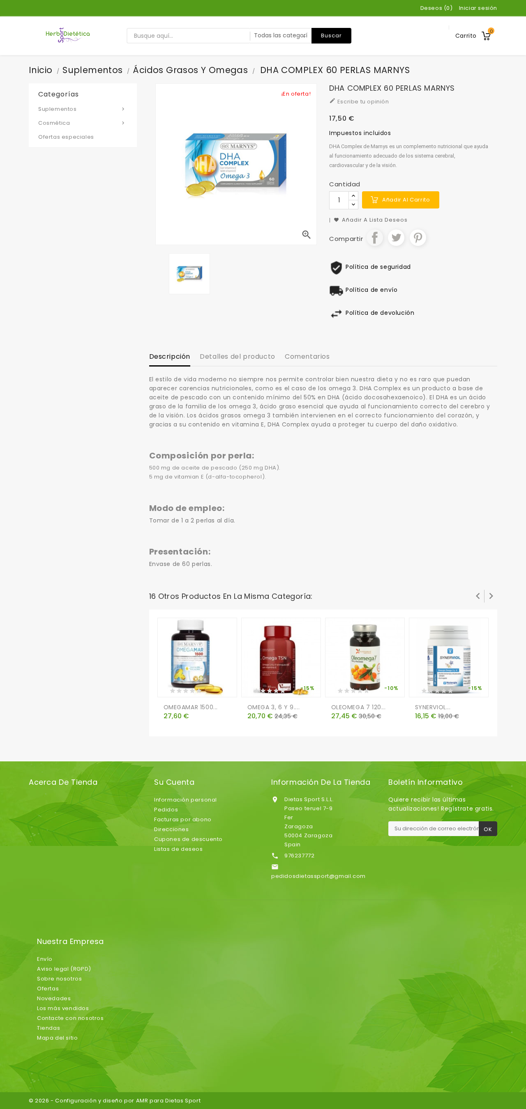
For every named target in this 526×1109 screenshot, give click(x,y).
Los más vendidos (63, 1008)
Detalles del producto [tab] (237, 356)
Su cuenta (174, 782)
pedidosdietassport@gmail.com (318, 876)
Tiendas (48, 1028)
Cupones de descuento (188, 839)
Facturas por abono (183, 819)
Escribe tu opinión (359, 101)
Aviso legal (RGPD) (64, 969)
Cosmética (82, 123)
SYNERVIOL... (433, 707)
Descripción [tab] (170, 356)
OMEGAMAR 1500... (191, 707)
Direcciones (171, 829)
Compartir (375, 237)
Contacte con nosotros (70, 1018)
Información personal (185, 800)
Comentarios (307, 356)
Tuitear (396, 237)
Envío (45, 959)
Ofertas (48, 988)
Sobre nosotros (59, 979)
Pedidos (166, 809)
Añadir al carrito (406, 200)
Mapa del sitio (57, 1038)
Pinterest (418, 237)
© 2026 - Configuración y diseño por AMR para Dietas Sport (115, 1100)
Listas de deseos (178, 849)
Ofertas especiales (66, 137)
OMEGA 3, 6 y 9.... (273, 707)
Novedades (54, 998)
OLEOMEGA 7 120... (358, 707)
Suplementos (82, 109)
